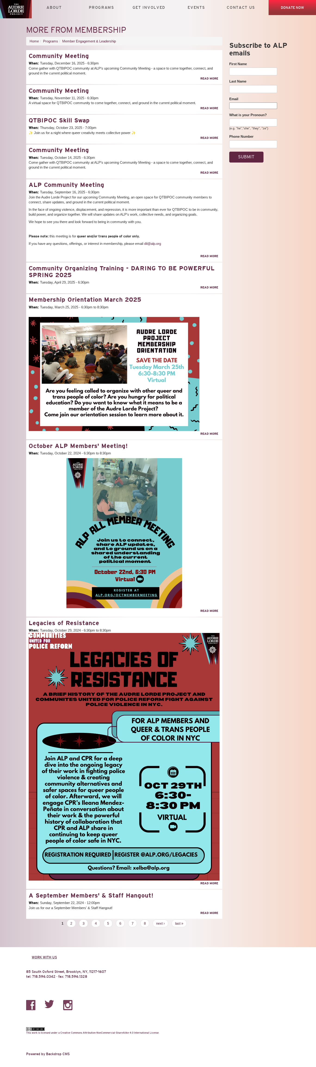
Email (233, 99)
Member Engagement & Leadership (89, 41)
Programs (101, 7)
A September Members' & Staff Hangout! (91, 895)
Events (196, 7)
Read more (209, 78)
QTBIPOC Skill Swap (59, 120)
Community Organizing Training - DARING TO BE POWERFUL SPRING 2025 (122, 271)
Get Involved (149, 7)
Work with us (44, 957)
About (54, 7)
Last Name (237, 81)
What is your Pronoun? (248, 115)
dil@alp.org (152, 244)
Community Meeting (59, 55)
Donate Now (292, 8)
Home (34, 41)
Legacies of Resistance (64, 623)
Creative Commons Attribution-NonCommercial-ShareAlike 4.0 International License (109, 1032)
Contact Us (241, 7)
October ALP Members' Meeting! (78, 445)
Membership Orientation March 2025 (85, 299)
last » (179, 923)
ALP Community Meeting (66, 184)
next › (160, 923)
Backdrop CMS (58, 1054)
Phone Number (241, 136)
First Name (238, 64)
